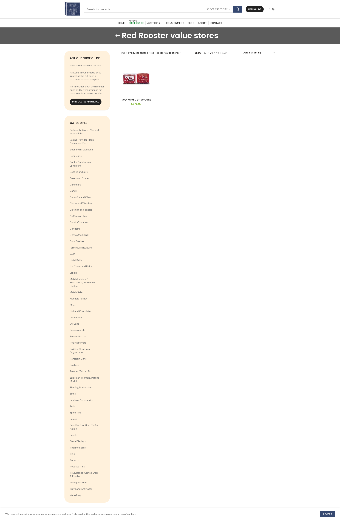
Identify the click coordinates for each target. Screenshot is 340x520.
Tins (72, 453)
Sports (73, 434)
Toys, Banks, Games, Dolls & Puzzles (84, 474)
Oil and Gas (76, 317)
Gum (72, 253)
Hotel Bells (76, 260)
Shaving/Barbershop (81, 387)
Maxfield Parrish (78, 298)
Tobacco (74, 460)
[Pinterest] (273, 9)
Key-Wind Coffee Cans (136, 99)
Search (237, 9)
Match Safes (77, 292)
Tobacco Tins (77, 466)
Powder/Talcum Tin (80, 371)
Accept (327, 514)
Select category (216, 9)
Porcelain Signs (78, 358)
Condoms (75, 228)
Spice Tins (75, 412)
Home (122, 52)
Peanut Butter (78, 336)
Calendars (75, 184)
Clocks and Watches (81, 203)
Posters (74, 364)
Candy (73, 190)
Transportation (78, 482)
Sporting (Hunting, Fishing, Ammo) (84, 427)
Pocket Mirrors (78, 342)
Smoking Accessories (81, 399)
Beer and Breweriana (81, 149)
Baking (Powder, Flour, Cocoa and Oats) (82, 141)
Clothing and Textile (81, 209)
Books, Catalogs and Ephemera (81, 164)
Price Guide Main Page (85, 101)
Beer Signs (76, 155)
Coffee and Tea (78, 216)
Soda (72, 406)
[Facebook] (269, 9)
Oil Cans (74, 323)
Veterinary (75, 495)
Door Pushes (77, 241)
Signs (73, 393)
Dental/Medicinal (79, 234)
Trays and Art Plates (81, 488)
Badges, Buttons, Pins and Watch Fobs (84, 131)
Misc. (72, 304)
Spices (73, 418)
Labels (73, 272)
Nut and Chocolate (80, 311)
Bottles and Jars (79, 171)
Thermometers (78, 447)
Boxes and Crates (79, 178)
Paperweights (77, 330)
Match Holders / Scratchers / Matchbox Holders (82, 282)
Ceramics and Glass (80, 197)
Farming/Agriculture (81, 247)
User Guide (254, 9)
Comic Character (79, 222)
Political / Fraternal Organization (80, 350)
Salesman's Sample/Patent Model (84, 379)
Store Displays (78, 441)
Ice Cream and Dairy (81, 266)
